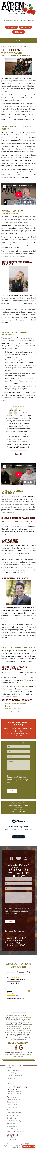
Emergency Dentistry (14, 1113)
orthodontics (21, 1028)
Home (9, 1067)
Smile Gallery (11, 1137)
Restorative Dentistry (13, 709)
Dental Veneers (12, 1107)
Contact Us (10, 1083)
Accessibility (11, 1081)
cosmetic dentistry (24, 1026)
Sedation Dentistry (13, 1126)
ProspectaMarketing (18, 1148)
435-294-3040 (23, 686)
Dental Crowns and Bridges (15, 703)
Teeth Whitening (12, 1129)
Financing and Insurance (15, 1094)
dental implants (11, 1028)
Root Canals (11, 1123)
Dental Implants (12, 1104)
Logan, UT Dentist (6, 46)
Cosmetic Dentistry (13, 1099)
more (16, 1030)
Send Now (12, 791)
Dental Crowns (12, 1102)
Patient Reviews (12, 1139)
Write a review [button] (14, 983)
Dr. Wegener (27, 1017)
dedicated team (26, 1019)
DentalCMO (10, 1146)
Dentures (8, 706)
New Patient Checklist (14, 1091)
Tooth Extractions (12, 711)
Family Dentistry (12, 1115)
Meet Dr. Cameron (13, 1070)
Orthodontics (11, 1118)
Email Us (26, 27)
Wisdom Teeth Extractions (15, 1131)
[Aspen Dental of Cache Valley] (18, 8)
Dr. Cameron (18, 1017)
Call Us (12, 27)
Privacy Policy (18, 1054)
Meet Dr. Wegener (13, 1073)
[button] (20, 972)
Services (15, 46)
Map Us (19, 32)
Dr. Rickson (10, 1019)
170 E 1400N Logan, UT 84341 (16, 943)
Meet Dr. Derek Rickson (14, 1075)
